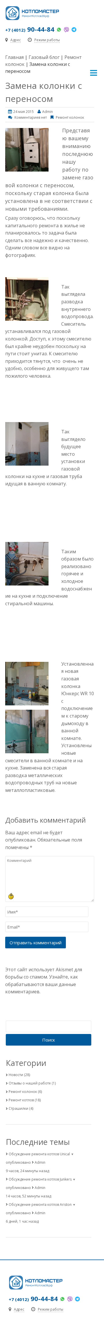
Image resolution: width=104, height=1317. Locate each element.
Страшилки (18, 1108)
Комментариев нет (30, 117)
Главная (14, 57)
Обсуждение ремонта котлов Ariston (40, 1204)
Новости (16, 1074)
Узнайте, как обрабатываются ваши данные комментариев (41, 984)
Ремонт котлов (21, 1100)
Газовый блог (44, 57)
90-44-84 (29, 29)
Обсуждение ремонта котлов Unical (39, 1154)
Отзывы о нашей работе (30, 1083)
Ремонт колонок (70, 117)
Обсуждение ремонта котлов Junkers (40, 1179)
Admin (47, 111)
